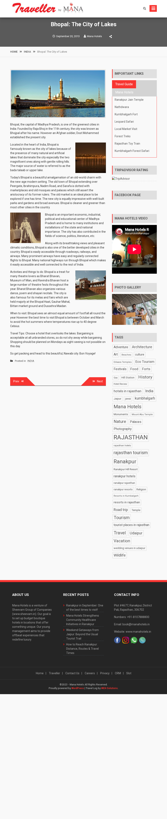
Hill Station (127, 377)
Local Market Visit (126, 129)
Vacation (122, 540)
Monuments (121, 414)
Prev (16, 381)
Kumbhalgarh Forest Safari (132, 150)
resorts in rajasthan (127, 502)
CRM (118, 673)
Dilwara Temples (123, 362)
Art (116, 354)
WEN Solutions (109, 688)
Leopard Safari (124, 121)
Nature (120, 421)
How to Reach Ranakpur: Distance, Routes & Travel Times (82, 649)
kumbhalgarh (145, 398)
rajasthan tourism (131, 452)
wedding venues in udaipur (129, 548)
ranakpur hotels (124, 476)
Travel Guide (124, 84)
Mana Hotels (94, 36)
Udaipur (136, 533)
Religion (141, 489)
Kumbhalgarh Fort (126, 114)
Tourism (122, 517)
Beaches (126, 354)
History (145, 376)
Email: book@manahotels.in (132, 624)
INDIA (30, 360)
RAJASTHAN (131, 437)
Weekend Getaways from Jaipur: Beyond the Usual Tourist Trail (82, 634)
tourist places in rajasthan (131, 525)
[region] (134, 309)
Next (100, 381)
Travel (120, 532)
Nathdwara (122, 107)
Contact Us (72, 673)
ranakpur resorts (123, 489)
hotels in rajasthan (127, 391)
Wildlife (120, 555)
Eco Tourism (144, 362)
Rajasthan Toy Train (127, 143)
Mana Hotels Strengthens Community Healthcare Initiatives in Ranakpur (82, 620)
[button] (118, 309)
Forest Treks (123, 136)
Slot (128, 673)
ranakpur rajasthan (124, 482)
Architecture (142, 347)
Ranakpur (125, 461)
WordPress (77, 688)
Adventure (121, 347)
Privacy (105, 673)
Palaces (135, 422)
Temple (136, 510)
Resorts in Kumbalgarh (126, 496)
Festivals (120, 369)
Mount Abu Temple (142, 414)
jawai (128, 398)
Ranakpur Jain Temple (129, 99)
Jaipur (117, 398)
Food (134, 369)
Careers (90, 673)
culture (139, 354)
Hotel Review (120, 383)
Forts (146, 369)
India (149, 391)
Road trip (121, 510)
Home (40, 673)
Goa (116, 377)
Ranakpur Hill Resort (126, 469)
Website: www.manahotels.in (132, 631)
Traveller (54, 673)
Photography (123, 429)
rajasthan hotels (122, 445)
